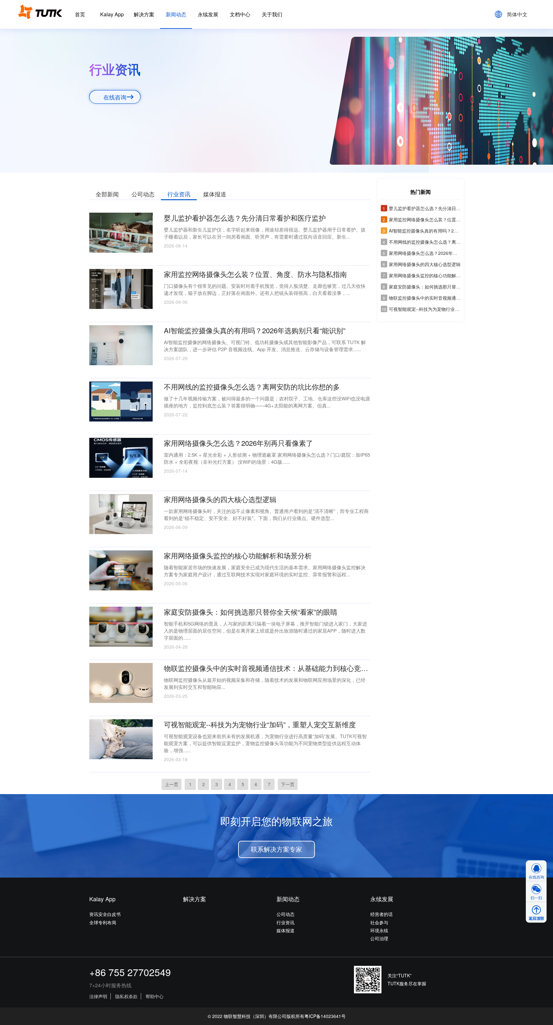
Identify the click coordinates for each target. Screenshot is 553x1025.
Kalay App (112, 14)
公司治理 (379, 938)
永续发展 (208, 14)
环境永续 (379, 930)
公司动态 (143, 194)
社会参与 (379, 922)
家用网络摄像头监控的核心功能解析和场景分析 (433, 275)
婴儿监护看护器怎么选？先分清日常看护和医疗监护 (437, 208)
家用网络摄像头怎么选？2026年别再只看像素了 (433, 253)
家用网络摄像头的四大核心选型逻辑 (422, 264)
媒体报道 (214, 194)
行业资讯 (178, 194)
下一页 (287, 784)
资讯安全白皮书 (105, 914)
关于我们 (272, 14)
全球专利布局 (102, 922)
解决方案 (144, 14)
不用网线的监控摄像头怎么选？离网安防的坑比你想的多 (442, 242)
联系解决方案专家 (276, 849)
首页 (80, 14)
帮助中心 (155, 996)
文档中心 (240, 14)
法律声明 (98, 996)
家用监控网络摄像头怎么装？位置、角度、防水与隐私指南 (444, 219)
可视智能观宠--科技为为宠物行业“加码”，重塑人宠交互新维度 (447, 309)
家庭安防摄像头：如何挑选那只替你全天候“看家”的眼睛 (441, 286)
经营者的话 (381, 914)
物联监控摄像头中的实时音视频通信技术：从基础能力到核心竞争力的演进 (460, 298)
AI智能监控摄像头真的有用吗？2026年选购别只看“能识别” (444, 230)
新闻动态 (176, 14)
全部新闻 (107, 194)
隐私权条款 (126, 996)
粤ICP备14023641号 (325, 1016)
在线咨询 (114, 97)
